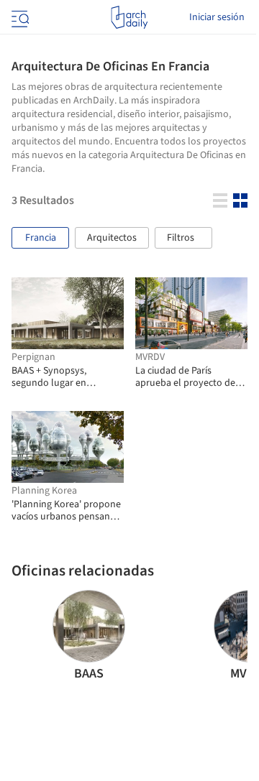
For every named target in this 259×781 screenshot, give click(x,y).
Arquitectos (112, 238)
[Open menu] (19, 17)
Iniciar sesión (217, 17)
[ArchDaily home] (129, 17)
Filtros (180, 238)
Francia (40, 238)
